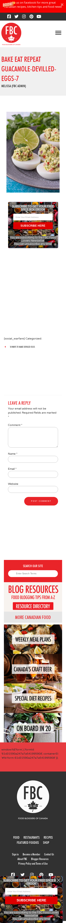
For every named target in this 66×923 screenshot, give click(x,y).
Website (13, 484)
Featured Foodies (28, 842)
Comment (15, 425)
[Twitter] (16, 17)
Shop (46, 842)
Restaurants (32, 837)
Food (16, 837)
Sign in (15, 854)
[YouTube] (39, 17)
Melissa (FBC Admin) (13, 86)
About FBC (22, 859)
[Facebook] (9, 17)
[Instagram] (24, 17)
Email (12, 469)
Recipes (48, 837)
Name (12, 454)
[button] (33, 6)
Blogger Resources (39, 859)
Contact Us (49, 854)
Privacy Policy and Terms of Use (33, 863)
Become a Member (31, 854)
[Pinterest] (31, 17)
